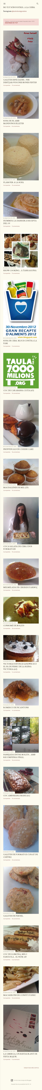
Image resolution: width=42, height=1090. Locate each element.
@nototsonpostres (19, 11)
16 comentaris (16, 918)
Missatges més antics (31, 1068)
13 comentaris (16, 590)
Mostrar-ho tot (11, 23)
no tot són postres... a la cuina (19, 7)
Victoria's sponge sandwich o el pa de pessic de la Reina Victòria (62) (20, 666)
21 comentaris (16, 85)
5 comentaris (15, 959)
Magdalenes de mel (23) (15, 487)
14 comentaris (16, 672)
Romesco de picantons (16, 707)
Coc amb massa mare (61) (16, 795)
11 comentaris (16, 226)
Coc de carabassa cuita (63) (18, 390)
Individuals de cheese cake (18, 449)
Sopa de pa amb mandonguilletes (13, 122)
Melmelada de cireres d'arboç (20, 587)
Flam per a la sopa (13, 182)
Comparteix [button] (6, 85)
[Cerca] (37, 3)
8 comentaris (16, 126)
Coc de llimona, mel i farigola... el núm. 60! (15, 955)
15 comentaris (16, 452)
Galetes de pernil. (13, 915)
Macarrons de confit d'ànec (19, 995)
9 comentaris (15, 1059)
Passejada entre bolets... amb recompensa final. (19, 756)
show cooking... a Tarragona (19, 270)
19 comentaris (16, 185)
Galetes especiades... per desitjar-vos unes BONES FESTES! (20, 81)
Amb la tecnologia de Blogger (22, 1080)
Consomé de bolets (13, 625)
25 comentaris (16, 628)
